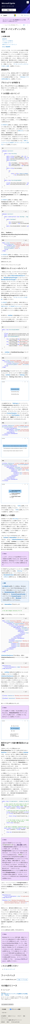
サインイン (26, 15)
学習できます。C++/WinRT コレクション (11, 306)
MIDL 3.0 (20, 130)
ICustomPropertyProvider (18, 594)
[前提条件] (4, 39)
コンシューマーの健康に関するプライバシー (11, 1020)
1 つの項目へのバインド (7, 42)
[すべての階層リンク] (2, 25)
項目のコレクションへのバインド (9, 44)
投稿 (24, 1016)
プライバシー (4, 1018)
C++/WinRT (4, 302)
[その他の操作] (27, 25)
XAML (19, 506)
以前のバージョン (12, 1016)
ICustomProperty (16, 596)
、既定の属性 (19, 845)
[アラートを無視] (28, 2)
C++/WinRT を (4, 125)
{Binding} (19, 571)
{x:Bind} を (6, 577)
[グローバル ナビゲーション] (1, 15)
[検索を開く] (22, 15)
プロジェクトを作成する (7, 40)
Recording (15, 518)
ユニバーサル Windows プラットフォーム (12, 25)
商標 (8, 1022)
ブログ (18, 1016)
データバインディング (9, 969)
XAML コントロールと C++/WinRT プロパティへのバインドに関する (15, 142)
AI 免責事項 (3, 1016)
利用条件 (3, 1022)
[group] (15, 169)
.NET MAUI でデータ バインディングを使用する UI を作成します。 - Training (14, 994)
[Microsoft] (15, 15)
